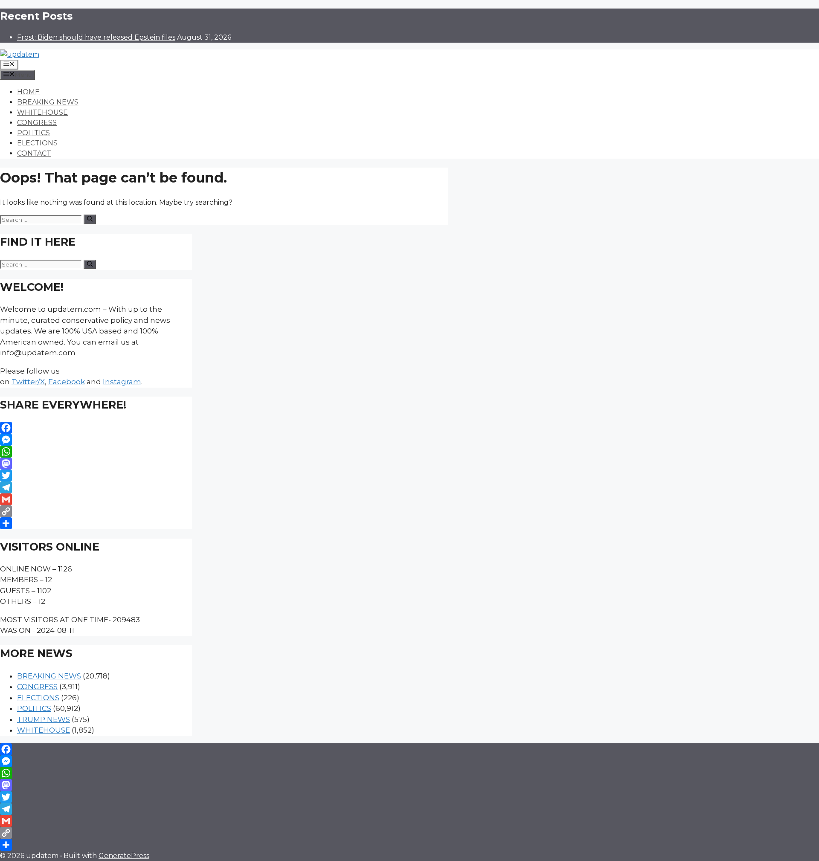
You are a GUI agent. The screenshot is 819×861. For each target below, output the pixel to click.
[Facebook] (96, 428)
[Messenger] (96, 440)
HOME (28, 92)
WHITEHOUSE (42, 112)
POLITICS (33, 133)
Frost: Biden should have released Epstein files (96, 37)
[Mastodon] (96, 464)
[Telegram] (96, 487)
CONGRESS (37, 123)
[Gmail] (96, 499)
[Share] (96, 523)
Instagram (122, 381)
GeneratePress (124, 856)
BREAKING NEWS (47, 102)
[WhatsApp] (96, 452)
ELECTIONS (37, 143)
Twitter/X (28, 381)
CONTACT (34, 153)
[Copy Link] (96, 511)
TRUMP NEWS (43, 719)
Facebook (66, 381)
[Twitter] (96, 475)
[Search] (90, 219)
